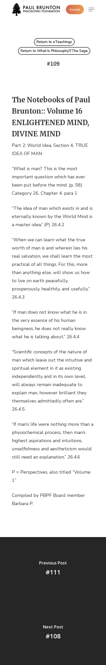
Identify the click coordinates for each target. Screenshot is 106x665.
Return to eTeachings (54, 41)
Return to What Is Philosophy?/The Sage (54, 50)
